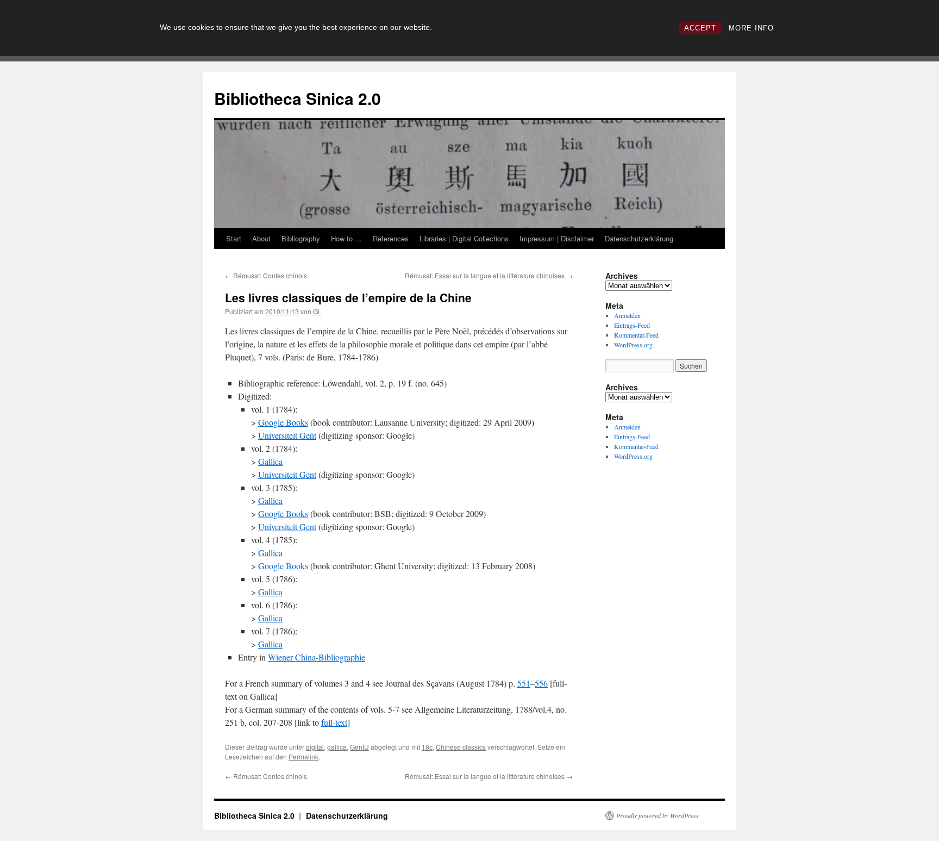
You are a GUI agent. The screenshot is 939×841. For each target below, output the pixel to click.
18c (427, 746)
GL (317, 311)
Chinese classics (461, 746)
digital (315, 746)
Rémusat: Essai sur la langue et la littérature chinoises (489, 275)
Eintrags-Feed (632, 325)
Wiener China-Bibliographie (316, 657)
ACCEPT (700, 28)
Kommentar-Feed (636, 335)
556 (541, 683)
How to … (346, 238)
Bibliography (300, 238)
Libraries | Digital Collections (464, 238)
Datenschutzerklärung (639, 238)
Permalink (303, 756)
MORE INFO (751, 28)
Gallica (270, 461)
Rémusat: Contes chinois (266, 275)
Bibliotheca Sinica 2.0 (297, 98)
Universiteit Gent (287, 435)
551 (523, 683)
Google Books (283, 422)
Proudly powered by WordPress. (658, 815)
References (391, 238)
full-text (334, 722)
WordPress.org (633, 344)
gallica (337, 746)
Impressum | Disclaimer (556, 238)
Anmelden (627, 315)
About (261, 238)
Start (233, 238)
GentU (359, 746)
